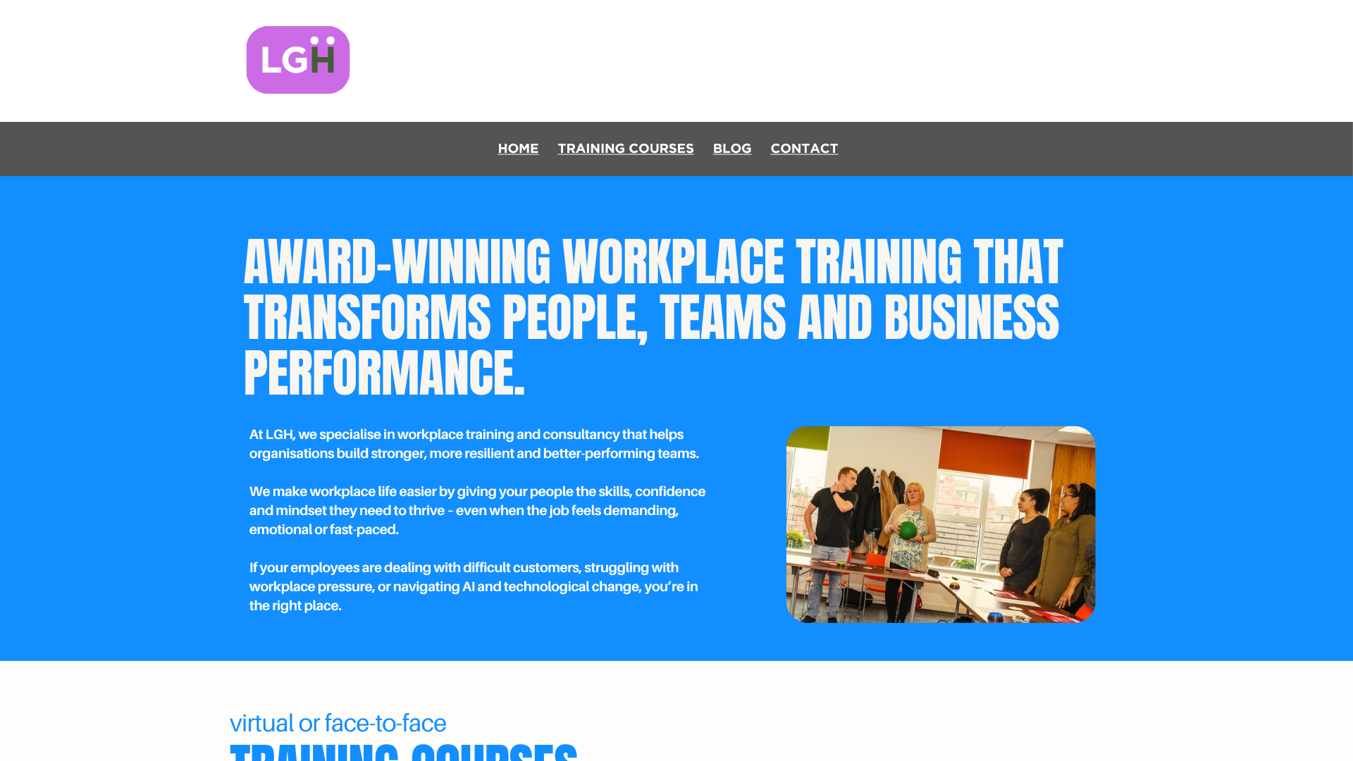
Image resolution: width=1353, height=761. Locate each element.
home (518, 148)
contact (805, 148)
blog (732, 148)
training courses (626, 148)
